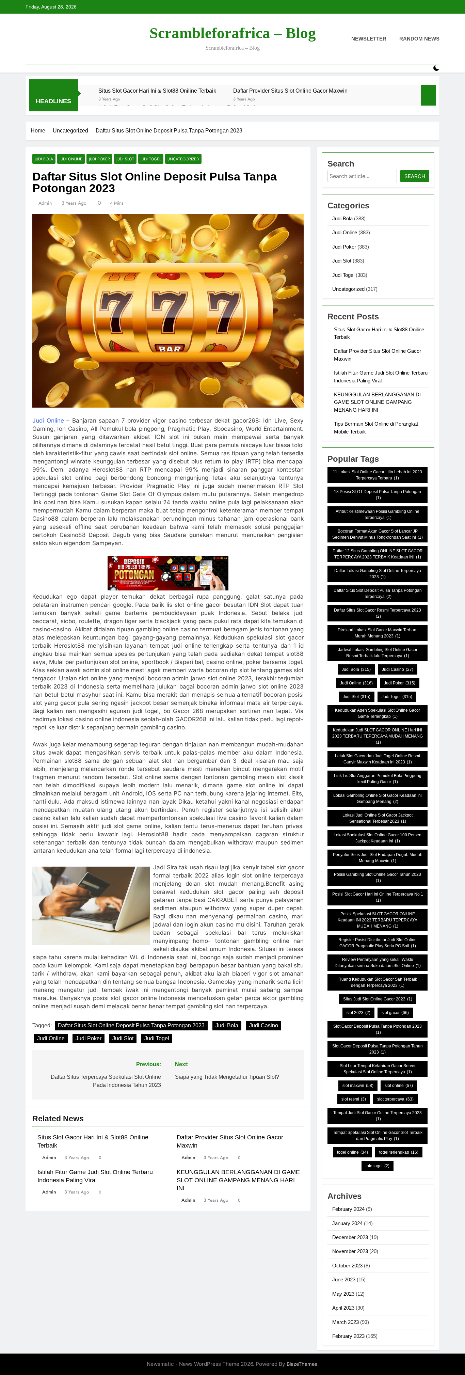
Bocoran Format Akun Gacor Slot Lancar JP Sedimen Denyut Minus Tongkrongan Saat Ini (377, 534)
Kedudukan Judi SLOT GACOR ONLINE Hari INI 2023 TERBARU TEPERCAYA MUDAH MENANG (377, 736)
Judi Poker (99, 159)
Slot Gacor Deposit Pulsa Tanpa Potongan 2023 (377, 1029)
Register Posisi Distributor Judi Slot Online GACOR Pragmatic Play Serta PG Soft (377, 942)
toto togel (377, 1166)
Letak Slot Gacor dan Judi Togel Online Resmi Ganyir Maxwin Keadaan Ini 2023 (377, 759)
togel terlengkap (398, 1152)
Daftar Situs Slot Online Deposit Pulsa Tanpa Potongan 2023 (131, 1025)
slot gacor (395, 1012)
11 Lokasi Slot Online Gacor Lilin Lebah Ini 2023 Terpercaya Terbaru (377, 475)
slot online (399, 1085)
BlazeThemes (302, 1364)
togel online (352, 1152)
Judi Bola (44, 159)
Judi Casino (263, 1025)
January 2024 (347, 1223)
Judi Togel (151, 159)
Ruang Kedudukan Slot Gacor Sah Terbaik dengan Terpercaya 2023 (377, 982)
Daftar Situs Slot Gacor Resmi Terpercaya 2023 (377, 613)
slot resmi (353, 1099)
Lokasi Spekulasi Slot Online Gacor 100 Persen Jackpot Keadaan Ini (377, 838)
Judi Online (71, 159)
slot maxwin (357, 1085)
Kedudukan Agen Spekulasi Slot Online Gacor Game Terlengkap (377, 713)
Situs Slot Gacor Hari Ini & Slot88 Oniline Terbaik (157, 91)
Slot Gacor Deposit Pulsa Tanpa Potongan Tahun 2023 (377, 1049)
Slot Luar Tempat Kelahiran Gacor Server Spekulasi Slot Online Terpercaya (378, 1068)
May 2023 (343, 1294)
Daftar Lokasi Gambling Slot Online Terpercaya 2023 (377, 573)
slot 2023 (358, 1012)
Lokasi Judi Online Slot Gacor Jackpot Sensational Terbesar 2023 (377, 818)
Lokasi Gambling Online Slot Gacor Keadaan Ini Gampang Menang (377, 798)
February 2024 (348, 1209)
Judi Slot (125, 159)
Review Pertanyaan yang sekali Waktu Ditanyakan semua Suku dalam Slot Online (378, 962)
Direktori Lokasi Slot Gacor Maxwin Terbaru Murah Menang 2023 (378, 633)
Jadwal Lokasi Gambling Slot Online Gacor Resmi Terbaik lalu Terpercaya (377, 652)
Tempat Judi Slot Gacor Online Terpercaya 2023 (377, 1115)
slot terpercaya (395, 1099)
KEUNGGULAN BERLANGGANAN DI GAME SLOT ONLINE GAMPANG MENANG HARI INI (238, 1180)
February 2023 (348, 1336)
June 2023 (343, 1279)
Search (414, 176)
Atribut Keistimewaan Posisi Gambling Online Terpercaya (377, 514)
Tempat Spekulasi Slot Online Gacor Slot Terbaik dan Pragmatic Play (377, 1135)
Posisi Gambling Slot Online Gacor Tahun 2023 (377, 877)
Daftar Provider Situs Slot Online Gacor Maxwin (290, 91)
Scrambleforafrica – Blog (232, 33)
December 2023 (350, 1237)
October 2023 (347, 1265)
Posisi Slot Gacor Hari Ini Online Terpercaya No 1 (377, 897)
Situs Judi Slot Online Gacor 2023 (377, 999)
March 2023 (345, 1322)
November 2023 (350, 1251)
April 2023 (343, 1308)
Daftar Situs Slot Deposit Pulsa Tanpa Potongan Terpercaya (378, 593)
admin (45, 203)
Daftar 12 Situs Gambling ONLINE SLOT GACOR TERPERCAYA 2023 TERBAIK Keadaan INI (378, 554)
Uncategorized (183, 159)
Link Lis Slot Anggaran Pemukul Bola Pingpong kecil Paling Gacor (377, 778)
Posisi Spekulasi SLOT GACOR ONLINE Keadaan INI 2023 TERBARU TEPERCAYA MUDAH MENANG (377, 920)
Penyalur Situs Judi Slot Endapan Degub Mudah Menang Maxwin (377, 857)
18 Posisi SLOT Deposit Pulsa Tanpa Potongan (377, 494)
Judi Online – (50, 420)
